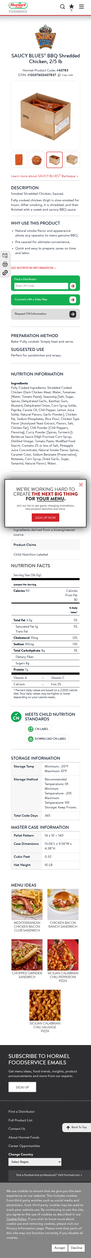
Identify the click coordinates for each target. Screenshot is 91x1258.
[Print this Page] (5, 264)
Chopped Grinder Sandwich (27, 975)
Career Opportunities (24, 1146)
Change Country (20, 1154)
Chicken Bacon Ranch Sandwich (62, 925)
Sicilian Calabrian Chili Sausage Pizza (45, 1027)
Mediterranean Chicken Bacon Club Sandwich (27, 927)
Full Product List (20, 1120)
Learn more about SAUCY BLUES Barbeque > (45, 176)
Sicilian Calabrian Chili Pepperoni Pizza (63, 977)
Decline (76, 1248)
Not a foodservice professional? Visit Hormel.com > (49, 1175)
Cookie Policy (16, 1219)
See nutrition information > (33, 268)
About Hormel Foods (23, 1137)
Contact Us (16, 1129)
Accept (59, 1248)
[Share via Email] (5, 255)
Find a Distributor (25, 279)
